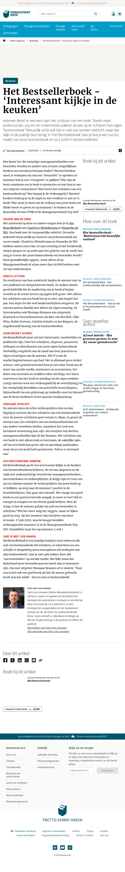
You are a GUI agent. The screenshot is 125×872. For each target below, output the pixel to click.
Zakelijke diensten (47, 754)
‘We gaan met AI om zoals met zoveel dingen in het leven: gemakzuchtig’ (100, 388)
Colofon (76, 831)
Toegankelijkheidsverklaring (55, 835)
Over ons (11, 754)
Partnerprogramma (17, 801)
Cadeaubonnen (46, 767)
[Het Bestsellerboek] (93, 181)
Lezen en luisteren (16, 782)
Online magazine (17, 41)
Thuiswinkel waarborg (25, 831)
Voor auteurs (13, 789)
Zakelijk (42, 748)
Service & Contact (84, 835)
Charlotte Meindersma (42, 228)
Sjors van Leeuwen (15, 150)
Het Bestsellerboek (94, 203)
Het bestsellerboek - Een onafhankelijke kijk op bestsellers (102, 284)
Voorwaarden (13, 767)
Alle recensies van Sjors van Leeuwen (48, 631)
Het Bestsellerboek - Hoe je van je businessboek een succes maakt (101, 306)
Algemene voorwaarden (54, 831)
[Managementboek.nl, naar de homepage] (16, 17)
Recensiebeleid (14, 795)
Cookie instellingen (25, 835)
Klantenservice (15, 748)
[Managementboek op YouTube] (62, 847)
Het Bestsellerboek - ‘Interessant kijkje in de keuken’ (66, 41)
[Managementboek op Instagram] (70, 847)
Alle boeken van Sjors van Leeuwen (47, 627)
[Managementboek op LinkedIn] (55, 847)
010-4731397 (116, 26)
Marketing (33, 41)
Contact (10, 761)
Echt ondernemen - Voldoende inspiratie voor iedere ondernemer (101, 412)
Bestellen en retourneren (13, 775)
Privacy (90, 831)
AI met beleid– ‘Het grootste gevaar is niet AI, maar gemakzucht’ (100, 339)
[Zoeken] (95, 14)
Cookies (104, 831)
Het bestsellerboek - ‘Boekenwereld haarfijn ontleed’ (101, 236)
